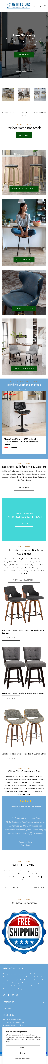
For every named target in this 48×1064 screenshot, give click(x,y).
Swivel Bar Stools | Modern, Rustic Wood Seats (23, 693)
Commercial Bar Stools (24, 189)
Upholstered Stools (24, 368)
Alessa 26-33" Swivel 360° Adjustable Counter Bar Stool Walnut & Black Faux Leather (21, 442)
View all (24, 390)
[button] (3, 6)
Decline (23, 1053)
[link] (24, 932)
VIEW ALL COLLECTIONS (24, 580)
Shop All (24, 524)
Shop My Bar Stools (24, 52)
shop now (24, 135)
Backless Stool (24, 260)
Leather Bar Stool (24, 309)
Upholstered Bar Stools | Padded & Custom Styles (24, 754)
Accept (22, 1047)
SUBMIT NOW (38, 887)
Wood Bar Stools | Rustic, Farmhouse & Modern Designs (23, 631)
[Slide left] (19, 959)
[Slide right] (28, 959)
